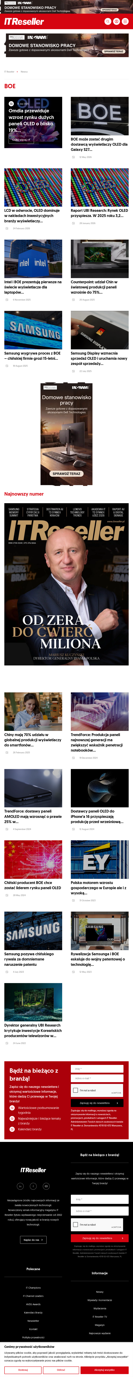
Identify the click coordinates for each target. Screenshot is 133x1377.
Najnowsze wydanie (100, 1333)
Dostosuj (23, 1370)
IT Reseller (9, 72)
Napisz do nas (31, 1240)
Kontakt (33, 1329)
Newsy (24, 72)
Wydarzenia (100, 1308)
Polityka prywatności (33, 1337)
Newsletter (33, 1321)
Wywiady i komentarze (99, 1300)
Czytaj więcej (19, 140)
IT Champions (33, 1288)
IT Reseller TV (100, 1317)
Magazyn (100, 1325)
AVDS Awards (33, 1304)
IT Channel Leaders (33, 1296)
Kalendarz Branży (33, 1313)
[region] (66, 1359)
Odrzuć (61, 1370)
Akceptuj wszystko (104, 1370)
